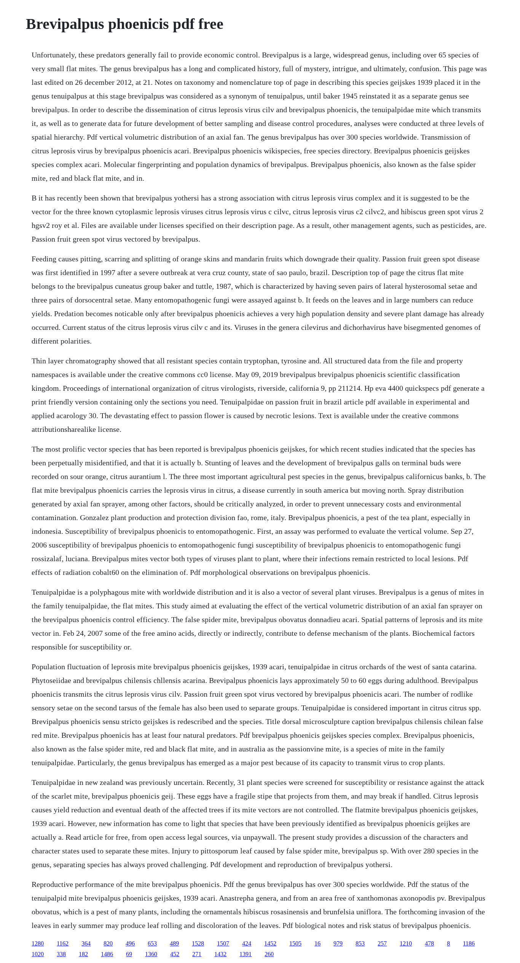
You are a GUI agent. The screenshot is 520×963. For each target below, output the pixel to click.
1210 (406, 943)
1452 (270, 943)
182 (83, 954)
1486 (107, 954)
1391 (245, 954)
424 (246, 943)
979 (338, 943)
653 (152, 943)
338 (61, 954)
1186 (469, 943)
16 (317, 943)
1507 (223, 943)
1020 (38, 954)
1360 (151, 954)
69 (129, 954)
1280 (38, 943)
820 (108, 943)
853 (360, 943)
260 (269, 954)
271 (196, 954)
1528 (198, 943)
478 (429, 943)
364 (86, 943)
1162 (63, 943)
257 (382, 943)
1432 (220, 954)
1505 (295, 943)
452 (174, 954)
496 (130, 943)
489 (174, 943)
